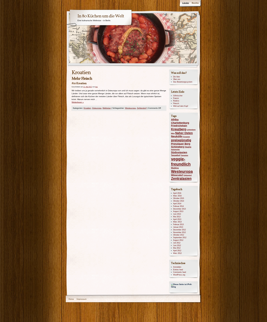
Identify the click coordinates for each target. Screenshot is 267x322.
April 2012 (177, 251)
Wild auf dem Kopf (180, 106)
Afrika (175, 119)
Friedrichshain (179, 125)
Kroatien (87, 108)
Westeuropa (130, 108)
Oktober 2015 (178, 198)
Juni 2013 (177, 214)
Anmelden (177, 267)
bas (96, 87)
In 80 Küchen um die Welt (100, 16)
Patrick (176, 98)
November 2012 (179, 232)
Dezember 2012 (179, 230)
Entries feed (178, 270)
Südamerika (175, 149)
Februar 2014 (178, 206)
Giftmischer (177, 96)
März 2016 (177, 196)
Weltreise (106, 108)
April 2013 (177, 219)
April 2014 (177, 204)
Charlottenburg (180, 122)
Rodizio (176, 101)
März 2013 (177, 222)
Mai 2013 (177, 217)
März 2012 (177, 253)
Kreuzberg (178, 129)
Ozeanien (186, 137)
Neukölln (176, 136)
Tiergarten (184, 155)
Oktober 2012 (178, 235)
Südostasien (179, 152)
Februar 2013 (178, 224)
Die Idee (176, 77)
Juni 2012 (177, 245)
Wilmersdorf (177, 175)
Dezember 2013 (179, 209)
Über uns (176, 79)
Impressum (81, 299)
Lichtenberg (191, 129)
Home (71, 299)
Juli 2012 (176, 243)
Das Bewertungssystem (182, 82)
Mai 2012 (177, 248)
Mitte (173, 133)
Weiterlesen (78, 102)
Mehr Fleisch (82, 78)
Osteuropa (96, 108)
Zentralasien (181, 178)
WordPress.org (179, 275)
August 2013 (178, 211)
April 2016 (177, 193)
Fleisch (176, 103)
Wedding (175, 168)
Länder (185, 3)
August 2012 (178, 240)
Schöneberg (177, 146)
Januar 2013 (178, 227)
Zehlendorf (141, 108)
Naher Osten (184, 133)
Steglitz (188, 147)
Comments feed (179, 272)
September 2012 (179, 237)
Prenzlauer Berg (180, 143)
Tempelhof (175, 155)
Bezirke (195, 3)
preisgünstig (181, 140)
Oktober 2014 (178, 201)
